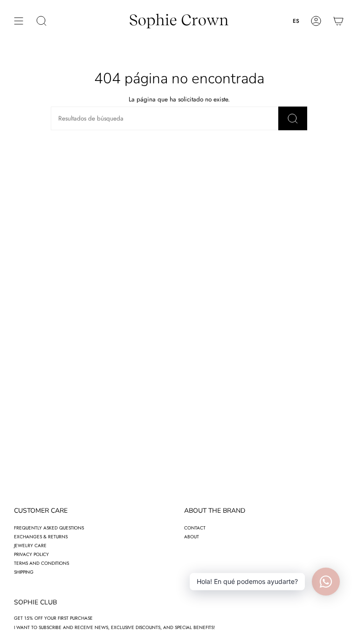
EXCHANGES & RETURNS (41, 536)
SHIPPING (24, 572)
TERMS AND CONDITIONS (41, 563)
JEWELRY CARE (30, 545)
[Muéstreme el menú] (19, 21)
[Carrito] (338, 21)
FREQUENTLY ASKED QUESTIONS (49, 527)
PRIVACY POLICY (31, 554)
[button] (41, 21)
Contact (195, 527)
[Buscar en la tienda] (292, 118)
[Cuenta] (316, 21)
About (191, 536)
